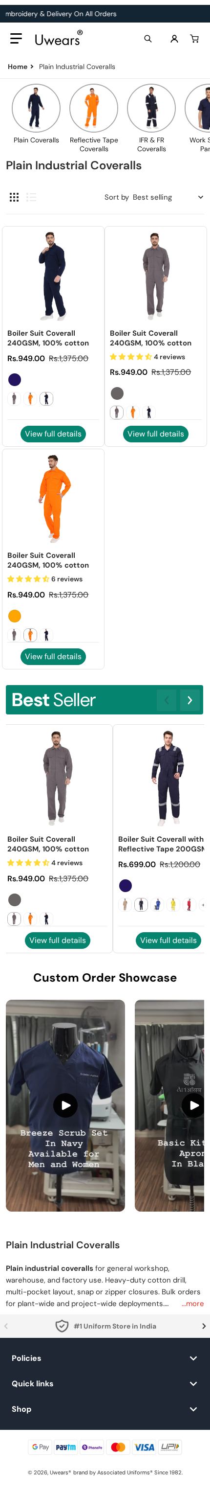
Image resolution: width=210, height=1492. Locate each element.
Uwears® (60, 1472)
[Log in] (174, 38)
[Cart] (195, 38)
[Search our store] (148, 38)
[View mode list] (31, 197)
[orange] (14, 616)
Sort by (117, 197)
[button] (16, 38)
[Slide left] (166, 700)
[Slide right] (190, 700)
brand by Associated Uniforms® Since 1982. (128, 1472)
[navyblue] (14, 379)
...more (193, 1303)
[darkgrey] (117, 393)
